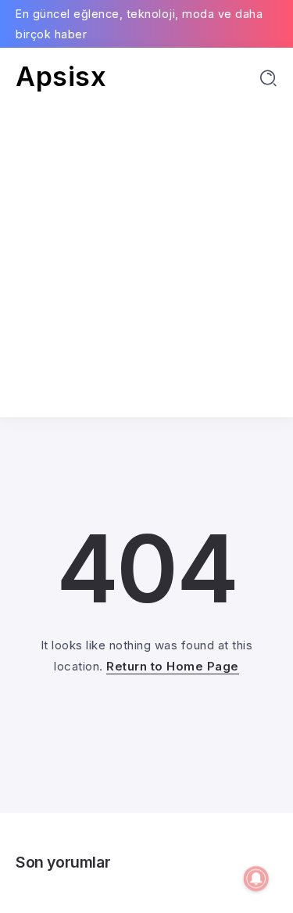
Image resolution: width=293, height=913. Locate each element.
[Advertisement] (146, 247)
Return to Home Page (172, 666)
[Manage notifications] (256, 878)
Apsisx (61, 76)
